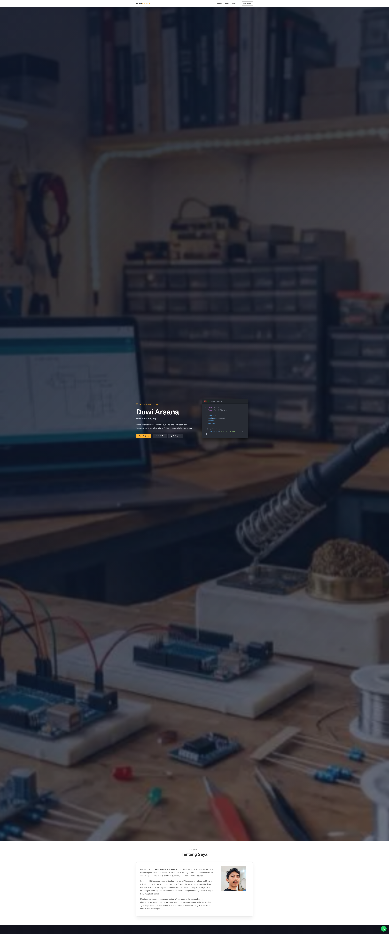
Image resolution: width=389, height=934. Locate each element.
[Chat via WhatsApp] (384, 929)
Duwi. (143, 3)
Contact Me (247, 3)
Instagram (177, 436)
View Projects (144, 436)
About (219, 3)
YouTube (161, 436)
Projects (235, 3)
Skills (227, 3)
